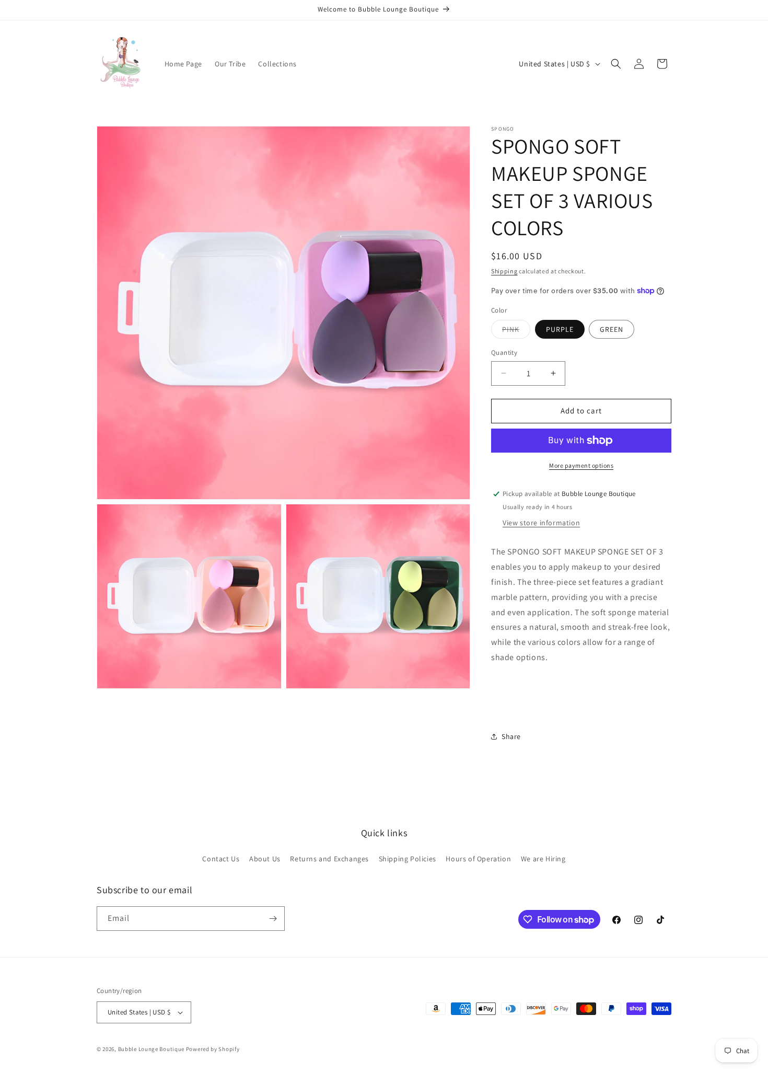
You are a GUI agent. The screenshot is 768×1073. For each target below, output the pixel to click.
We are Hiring (543, 858)
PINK (516, 331)
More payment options (581, 465)
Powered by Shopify (213, 1049)
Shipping (504, 271)
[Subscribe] (272, 918)
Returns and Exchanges (329, 858)
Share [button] (511, 736)
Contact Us (220, 858)
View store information (541, 522)
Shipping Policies (407, 858)
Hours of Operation (478, 858)
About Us (265, 858)
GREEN (611, 329)
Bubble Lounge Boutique (151, 1049)
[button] (615, 63)
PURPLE (560, 329)
